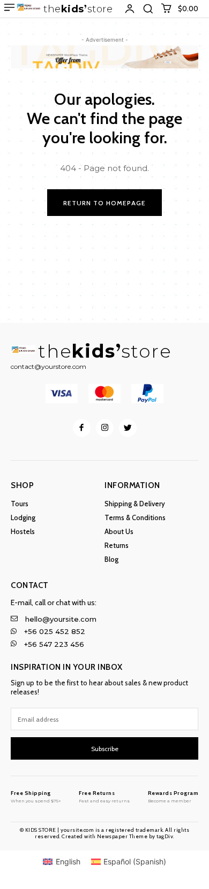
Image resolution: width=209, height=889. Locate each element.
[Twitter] (128, 428)
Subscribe (104, 749)
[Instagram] (105, 428)
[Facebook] (82, 428)
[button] (147, 8)
